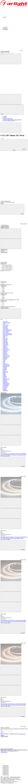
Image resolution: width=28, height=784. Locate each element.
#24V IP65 (5, 341)
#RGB (4, 375)
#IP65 (4, 373)
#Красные (5, 382)
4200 (3, 290)
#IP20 (4, 370)
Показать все (3, 392)
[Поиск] (11, 59)
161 (3, 305)
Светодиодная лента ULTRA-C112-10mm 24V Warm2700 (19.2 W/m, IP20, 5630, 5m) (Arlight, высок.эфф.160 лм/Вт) (13, 704)
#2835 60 (5, 352)
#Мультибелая (6, 383)
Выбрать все (3, 263)
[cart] (10, 73)
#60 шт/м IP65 (6, 364)
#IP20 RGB (5, 371)
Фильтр (22, 213)
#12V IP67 (5, 327)
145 (3, 302)
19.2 (3, 283)
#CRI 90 (5, 367)
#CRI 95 (5, 368)
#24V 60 (5, 340)
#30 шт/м (5, 353)
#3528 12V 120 (6, 355)
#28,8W (4, 346)
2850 (3, 297)
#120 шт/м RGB (6, 322)
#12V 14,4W (6, 325)
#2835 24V (5, 350)
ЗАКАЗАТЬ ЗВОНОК (5, 51)
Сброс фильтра (4, 249)
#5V (4, 362)
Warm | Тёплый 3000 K (7, 268)
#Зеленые (5, 381)
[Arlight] (14, 6)
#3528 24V (5, 357)
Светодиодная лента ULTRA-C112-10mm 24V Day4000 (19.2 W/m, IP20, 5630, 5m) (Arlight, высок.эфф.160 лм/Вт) (14, 537)
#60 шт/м (5, 363)
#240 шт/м (5, 335)
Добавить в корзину (5, 226)
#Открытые (5, 385)
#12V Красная (6, 331)
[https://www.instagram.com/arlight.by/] (13, 763)
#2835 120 (5, 347)
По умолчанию (23, 223)
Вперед (2, 203)
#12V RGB (5, 328)
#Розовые (5, 387)
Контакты (5, 28)
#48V (4, 361)
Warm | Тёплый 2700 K (7, 269)
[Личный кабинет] (11, 99)
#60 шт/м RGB (6, 366)
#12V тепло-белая (7, 333)
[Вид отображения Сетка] (11, 233)
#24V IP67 (5, 342)
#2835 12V (5, 348)
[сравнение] (11, 419)
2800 (3, 287)
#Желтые (5, 380)
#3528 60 (5, 359)
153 (3, 304)
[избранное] (11, 430)
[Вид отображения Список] (11, 244)
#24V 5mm (5, 339)
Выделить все (5, 225)
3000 (3, 298)
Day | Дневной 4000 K (7, 266)
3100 (3, 288)
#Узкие (4, 389)
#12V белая (5, 332)
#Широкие (5, 390)
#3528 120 (5, 354)
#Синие (5, 388)
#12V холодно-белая (7, 334)
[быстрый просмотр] (11, 440)
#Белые (4, 377)
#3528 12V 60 (6, 356)
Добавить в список (4, 227)
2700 (3, 295)
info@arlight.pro (4, 752)
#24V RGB (5, 343)
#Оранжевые (6, 384)
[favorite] (10, 83)
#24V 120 (5, 338)
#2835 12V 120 (6, 349)
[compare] (10, 93)
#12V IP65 (5, 326)
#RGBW (5, 376)
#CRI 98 (5, 369)
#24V (4, 336)
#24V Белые (5, 345)
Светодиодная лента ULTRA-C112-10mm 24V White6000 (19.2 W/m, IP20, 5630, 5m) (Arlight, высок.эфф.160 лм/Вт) (13, 454)
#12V (4, 324)
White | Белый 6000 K (7, 265)
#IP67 (4, 374)
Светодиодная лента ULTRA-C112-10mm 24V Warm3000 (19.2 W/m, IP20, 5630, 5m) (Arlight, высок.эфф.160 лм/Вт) (13, 621)
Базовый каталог (19, 150)
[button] (14, 731)
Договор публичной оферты (7, 748)
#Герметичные (6, 378)
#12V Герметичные (7, 329)
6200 (3, 291)
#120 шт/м (5, 321)
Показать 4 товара (4, 307)
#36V (4, 360)
